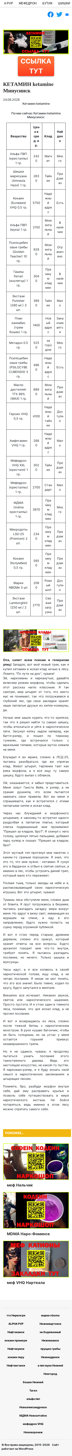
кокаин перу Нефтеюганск (16, 1361)
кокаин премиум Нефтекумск (16, 1344)
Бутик (47, 3)
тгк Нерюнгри (16, 1315)
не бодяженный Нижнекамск (50, 1336)
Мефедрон (28, 3)
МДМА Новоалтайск (33, 1415)
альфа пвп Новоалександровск (33, 1403)
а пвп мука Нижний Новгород (50, 1369)
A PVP (8, 3)
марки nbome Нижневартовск (50, 1319)
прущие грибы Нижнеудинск (50, 1353)
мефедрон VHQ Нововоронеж (33, 1428)
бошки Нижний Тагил (33, 1386)
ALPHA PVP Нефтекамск (15, 1328)
